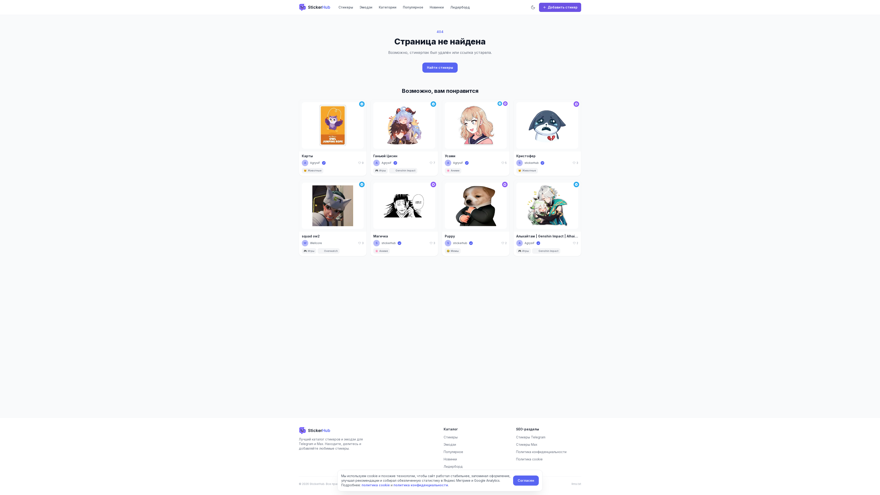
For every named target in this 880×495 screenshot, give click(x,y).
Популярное (413, 7)
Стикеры (345, 7)
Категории (387, 7)
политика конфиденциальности (420, 485)
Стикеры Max (526, 444)
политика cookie (376, 485)
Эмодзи (366, 7)
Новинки (437, 7)
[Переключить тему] (533, 7)
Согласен (526, 480)
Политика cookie (529, 459)
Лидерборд (460, 7)
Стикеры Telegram (530, 437)
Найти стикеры (440, 67)
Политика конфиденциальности (541, 452)
